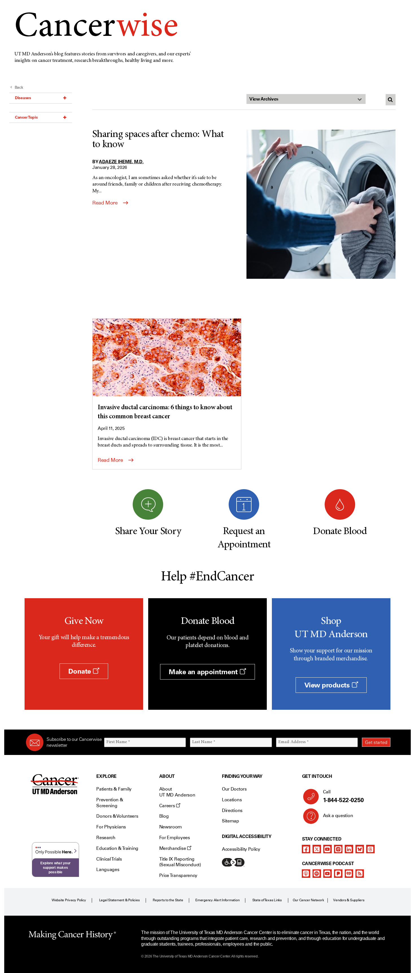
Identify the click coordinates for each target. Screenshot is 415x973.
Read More (105, 203)
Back (19, 87)
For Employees (174, 837)
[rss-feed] (359, 873)
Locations (232, 799)
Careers (167, 805)
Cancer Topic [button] (26, 117)
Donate (80, 671)
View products (327, 685)
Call (343, 796)
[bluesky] (359, 849)
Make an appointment (204, 672)
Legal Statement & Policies (119, 900)
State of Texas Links (267, 900)
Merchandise (173, 848)
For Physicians (111, 827)
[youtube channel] (327, 849)
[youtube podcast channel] (327, 873)
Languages (107, 869)
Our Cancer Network (308, 900)
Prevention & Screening (109, 802)
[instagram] (338, 849)
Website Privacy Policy (69, 900)
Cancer (96, 27)
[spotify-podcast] (316, 873)
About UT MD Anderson (177, 792)
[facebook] (306, 849)
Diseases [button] (23, 97)
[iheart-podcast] (349, 873)
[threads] (370, 849)
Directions (232, 810)
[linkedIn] (349, 849)
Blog (164, 816)
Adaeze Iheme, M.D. (121, 161)
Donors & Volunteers (117, 816)
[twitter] (316, 849)
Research (105, 837)
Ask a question (338, 815)
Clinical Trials (109, 859)
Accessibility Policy (241, 849)
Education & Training (117, 848)
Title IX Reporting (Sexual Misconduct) (180, 862)
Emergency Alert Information (217, 900)
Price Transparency (178, 875)
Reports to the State (168, 900)
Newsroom (170, 827)
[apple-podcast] (306, 873)
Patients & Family (114, 789)
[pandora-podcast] (338, 873)
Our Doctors (234, 789)
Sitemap (230, 821)
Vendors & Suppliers (348, 900)
